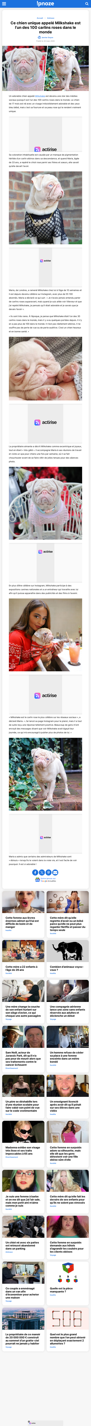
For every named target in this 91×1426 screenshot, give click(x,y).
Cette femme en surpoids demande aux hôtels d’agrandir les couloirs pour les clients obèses (67, 1247)
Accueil (40, 18)
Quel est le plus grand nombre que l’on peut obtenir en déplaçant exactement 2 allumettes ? (67, 1339)
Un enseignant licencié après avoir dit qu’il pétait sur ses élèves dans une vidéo (65, 1106)
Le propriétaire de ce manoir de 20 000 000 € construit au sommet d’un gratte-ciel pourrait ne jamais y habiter (23, 1339)
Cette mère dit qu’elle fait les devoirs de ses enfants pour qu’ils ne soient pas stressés (67, 1199)
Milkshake (40, 96)
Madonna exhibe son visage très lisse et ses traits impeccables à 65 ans (23, 1150)
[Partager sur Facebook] (35, 872)
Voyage (9, 1019)
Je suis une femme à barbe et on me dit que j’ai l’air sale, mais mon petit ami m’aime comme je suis (23, 1201)
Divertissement (12, 1068)
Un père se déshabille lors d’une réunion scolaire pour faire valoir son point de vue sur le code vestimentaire (23, 1106)
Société (53, 933)
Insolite (8, 930)
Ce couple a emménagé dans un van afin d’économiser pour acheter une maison (22, 1293)
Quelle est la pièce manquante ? (61, 1290)
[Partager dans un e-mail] (55, 872)
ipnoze (45, 4)
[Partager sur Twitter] (42, 872)
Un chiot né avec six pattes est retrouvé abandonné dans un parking (22, 1245)
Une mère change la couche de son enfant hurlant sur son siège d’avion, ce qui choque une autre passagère (23, 1011)
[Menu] (4, 4)
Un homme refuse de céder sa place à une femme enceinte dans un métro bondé (66, 1057)
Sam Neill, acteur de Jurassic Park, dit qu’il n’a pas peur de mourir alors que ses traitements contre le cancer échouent (23, 1058)
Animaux (50, 18)
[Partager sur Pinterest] (49, 872)
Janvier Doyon (47, 37)
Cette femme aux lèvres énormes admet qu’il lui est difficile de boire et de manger (22, 922)
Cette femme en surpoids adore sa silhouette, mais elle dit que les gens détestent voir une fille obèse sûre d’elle (65, 1153)
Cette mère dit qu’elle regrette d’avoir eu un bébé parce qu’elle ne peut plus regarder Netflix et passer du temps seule (67, 924)
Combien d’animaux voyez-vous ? (67, 968)
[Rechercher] (87, 4)
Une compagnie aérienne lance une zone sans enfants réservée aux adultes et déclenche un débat (67, 1011)
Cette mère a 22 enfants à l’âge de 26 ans (21, 968)
